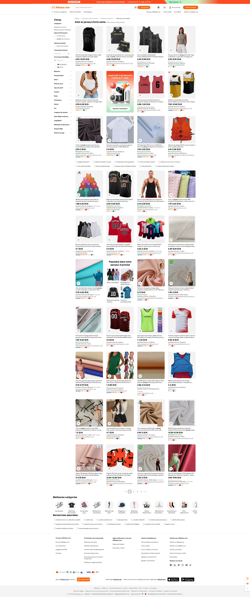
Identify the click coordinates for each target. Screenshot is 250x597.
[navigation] (62, 255)
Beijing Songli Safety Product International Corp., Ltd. (182, 155)
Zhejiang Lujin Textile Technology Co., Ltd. (180, 253)
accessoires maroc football (152, 524)
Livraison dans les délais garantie (94, 549)
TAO (140, 588)
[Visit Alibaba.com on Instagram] (182, 565)
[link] (247, 578)
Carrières (58, 553)
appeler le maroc (170, 524)
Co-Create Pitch (61, 546)
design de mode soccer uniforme (93, 524)
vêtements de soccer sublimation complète (68, 520)
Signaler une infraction (148, 560)
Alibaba (77, 18)
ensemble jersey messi (114, 524)
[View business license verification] (143, 594)
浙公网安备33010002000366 (157, 594)
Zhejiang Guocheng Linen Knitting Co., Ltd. (88, 155)
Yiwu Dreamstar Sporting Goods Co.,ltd (149, 253)
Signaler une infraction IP (148, 557)
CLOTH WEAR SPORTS (82, 108)
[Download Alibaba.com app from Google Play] (187, 579)
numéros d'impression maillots (165, 166)
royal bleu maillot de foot (105, 520)
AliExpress (97, 588)
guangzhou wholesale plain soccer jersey (67, 524)
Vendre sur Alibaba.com (177, 542)
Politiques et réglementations (93, 562)
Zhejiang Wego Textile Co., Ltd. (177, 208)
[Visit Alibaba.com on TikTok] (190, 565)
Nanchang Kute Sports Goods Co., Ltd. (148, 110)
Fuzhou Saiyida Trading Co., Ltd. (85, 208)
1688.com (105, 588)
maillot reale (89, 520)
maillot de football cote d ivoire (64, 528)
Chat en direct (145, 546)
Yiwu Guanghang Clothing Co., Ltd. (147, 344)
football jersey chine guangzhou (125, 162)
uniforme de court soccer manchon (170, 162)
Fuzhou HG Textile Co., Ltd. (145, 393)
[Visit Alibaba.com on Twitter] (179, 565)
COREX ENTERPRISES (113, 209)
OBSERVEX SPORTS (143, 65)
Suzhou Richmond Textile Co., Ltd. (116, 390)
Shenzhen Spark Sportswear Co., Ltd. (117, 344)
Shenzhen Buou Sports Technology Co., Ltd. (119, 63)
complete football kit (139, 520)
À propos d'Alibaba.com (63, 538)
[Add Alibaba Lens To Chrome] (83, 579)
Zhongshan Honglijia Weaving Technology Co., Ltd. (151, 298)
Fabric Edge (171, 389)
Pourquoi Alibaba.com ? (63, 542)
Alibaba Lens (64, 579)
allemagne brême (122, 520)
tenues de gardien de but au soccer (88, 528)
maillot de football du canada (103, 162)
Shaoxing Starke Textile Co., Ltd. (146, 155)
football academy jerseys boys (158, 520)
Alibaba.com (162, 579)
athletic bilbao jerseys (178, 520)
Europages (153, 588)
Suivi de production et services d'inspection (93, 557)
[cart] (164, 7)
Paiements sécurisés (90, 542)
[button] (135, 7)
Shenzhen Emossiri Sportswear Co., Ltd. (180, 108)
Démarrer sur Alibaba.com (178, 546)
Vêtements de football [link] (123, 18)
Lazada (125, 588)
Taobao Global (133, 588)
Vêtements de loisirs (107, 18)
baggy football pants (83, 162)
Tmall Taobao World (115, 588)
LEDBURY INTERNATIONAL (176, 65)
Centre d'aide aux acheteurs (149, 542)
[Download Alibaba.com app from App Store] (173, 579)
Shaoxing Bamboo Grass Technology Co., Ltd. (89, 345)
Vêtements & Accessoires (90, 18)
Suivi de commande (176, 549)
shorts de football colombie (147, 162)
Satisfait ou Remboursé (91, 546)
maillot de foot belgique (132, 524)
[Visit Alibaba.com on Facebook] (171, 565)
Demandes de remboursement (150, 553)
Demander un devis (119, 548)
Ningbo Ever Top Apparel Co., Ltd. (147, 209)
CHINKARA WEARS (81, 253)
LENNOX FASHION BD (113, 153)
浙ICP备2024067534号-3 (175, 594)
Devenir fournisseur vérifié (178, 553)
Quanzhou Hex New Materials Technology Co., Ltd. (182, 296)
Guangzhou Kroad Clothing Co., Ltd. (179, 344)
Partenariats (173, 557)
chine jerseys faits (146, 166)
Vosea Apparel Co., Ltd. (113, 253)
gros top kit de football (84, 166)
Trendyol (145, 588)
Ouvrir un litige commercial (149, 549)
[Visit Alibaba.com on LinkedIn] (175, 565)
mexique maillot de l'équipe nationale (125, 166)
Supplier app (117, 579)
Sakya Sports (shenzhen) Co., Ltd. (86, 63)
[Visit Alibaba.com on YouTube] (186, 565)
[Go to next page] (145, 491)
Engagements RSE (61, 549)
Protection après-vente (91, 553)
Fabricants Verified (118, 544)
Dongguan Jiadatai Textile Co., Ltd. (86, 296)
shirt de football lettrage (103, 166)
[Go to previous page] (126, 491)
